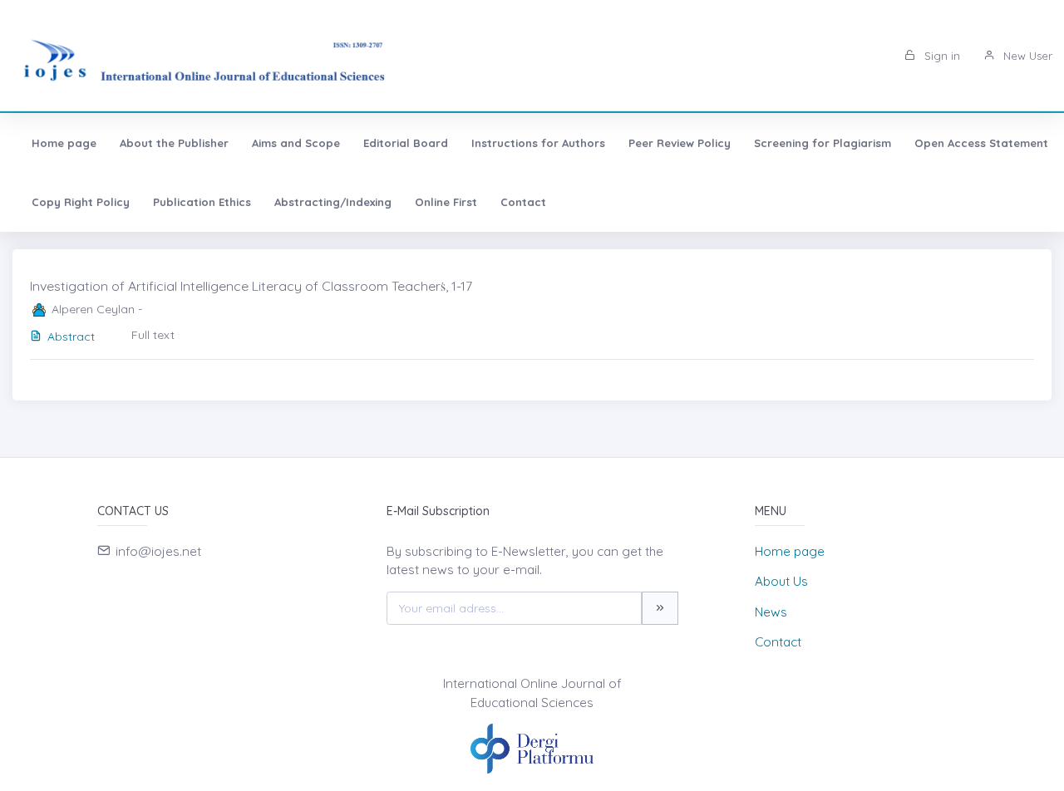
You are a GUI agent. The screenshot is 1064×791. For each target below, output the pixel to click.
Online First (446, 202)
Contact (523, 202)
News (771, 612)
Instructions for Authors (538, 143)
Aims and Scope (296, 143)
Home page (64, 143)
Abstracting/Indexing (333, 202)
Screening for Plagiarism (822, 143)
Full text (153, 334)
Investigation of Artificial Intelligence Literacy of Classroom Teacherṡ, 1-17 (251, 286)
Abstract (71, 336)
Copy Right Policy (81, 202)
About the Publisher (174, 143)
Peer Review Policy (679, 143)
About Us (781, 581)
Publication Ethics (202, 202)
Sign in (940, 55)
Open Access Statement (981, 143)
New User (1026, 55)
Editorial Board (405, 143)
